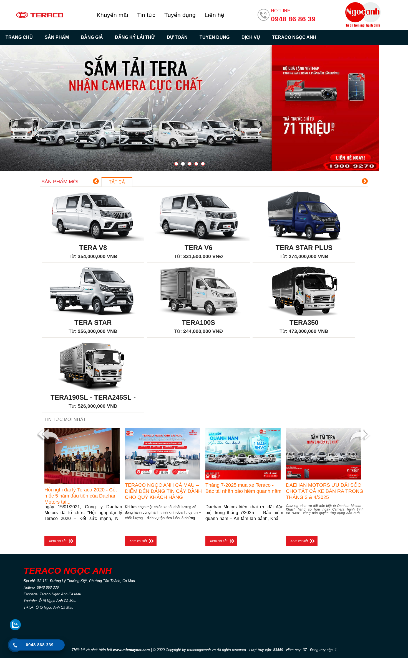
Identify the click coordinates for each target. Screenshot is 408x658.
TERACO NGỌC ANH (294, 37)
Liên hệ (214, 15)
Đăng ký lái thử (135, 37)
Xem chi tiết (57, 541)
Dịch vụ (250, 37)
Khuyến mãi (112, 15)
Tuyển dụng (180, 15)
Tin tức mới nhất (65, 419)
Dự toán (177, 37)
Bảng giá (92, 37)
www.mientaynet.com (131, 650)
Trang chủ (19, 37)
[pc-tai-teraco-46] (189, 108)
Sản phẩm (57, 37)
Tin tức (146, 15)
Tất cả (117, 182)
